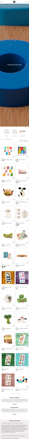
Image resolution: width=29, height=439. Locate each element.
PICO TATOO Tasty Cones (19, 348)
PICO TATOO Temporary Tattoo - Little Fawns (7, 390)
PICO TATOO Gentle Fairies (20, 369)
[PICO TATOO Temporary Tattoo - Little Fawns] (8, 380)
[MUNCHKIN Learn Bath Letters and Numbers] (22, 150)
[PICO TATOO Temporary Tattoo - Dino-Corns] (22, 277)
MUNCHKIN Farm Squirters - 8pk (6, 180)
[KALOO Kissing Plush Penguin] (8, 256)
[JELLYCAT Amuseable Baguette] (22, 256)
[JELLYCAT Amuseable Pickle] (8, 235)
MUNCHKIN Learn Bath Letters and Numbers (21, 160)
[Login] (26, 2)
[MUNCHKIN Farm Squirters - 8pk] (8, 171)
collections (4, 139)
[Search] (2, 2)
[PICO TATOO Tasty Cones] (22, 339)
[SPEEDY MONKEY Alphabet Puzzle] (22, 235)
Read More (14, 404)
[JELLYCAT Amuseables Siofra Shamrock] (22, 299)
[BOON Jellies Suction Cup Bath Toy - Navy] (22, 380)
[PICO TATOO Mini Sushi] (8, 360)
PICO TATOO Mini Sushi (5, 369)
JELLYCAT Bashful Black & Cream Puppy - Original (22, 202)
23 (17, 393)
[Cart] (27, 2)
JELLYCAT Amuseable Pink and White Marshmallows (21, 181)
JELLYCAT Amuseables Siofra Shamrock (21, 308)
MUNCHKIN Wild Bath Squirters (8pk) (7, 159)
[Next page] (18, 393)
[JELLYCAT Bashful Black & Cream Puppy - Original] (22, 192)
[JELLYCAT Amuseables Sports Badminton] (22, 319)
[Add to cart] (13, 157)
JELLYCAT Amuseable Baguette (20, 265)
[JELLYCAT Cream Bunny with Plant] (8, 299)
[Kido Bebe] (14, 1)
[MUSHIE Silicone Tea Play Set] (22, 213)
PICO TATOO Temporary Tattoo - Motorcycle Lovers (6, 287)
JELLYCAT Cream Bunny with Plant (7, 308)
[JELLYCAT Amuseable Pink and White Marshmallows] (22, 171)
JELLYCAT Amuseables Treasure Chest (7, 348)
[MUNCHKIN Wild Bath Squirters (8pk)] (8, 150)
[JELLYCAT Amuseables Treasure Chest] (8, 339)
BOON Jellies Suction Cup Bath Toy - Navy (22, 389)
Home (1, 139)
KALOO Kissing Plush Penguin (6, 265)
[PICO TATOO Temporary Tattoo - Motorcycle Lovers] (8, 277)
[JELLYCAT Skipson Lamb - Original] (8, 213)
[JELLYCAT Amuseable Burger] (8, 192)
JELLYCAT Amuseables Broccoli (6, 328)
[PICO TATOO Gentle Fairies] (22, 360)
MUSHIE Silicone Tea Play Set (20, 223)
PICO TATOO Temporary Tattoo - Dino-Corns (21, 287)
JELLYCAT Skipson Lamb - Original (7, 223)
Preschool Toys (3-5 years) (9, 139)
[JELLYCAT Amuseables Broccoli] (8, 319)
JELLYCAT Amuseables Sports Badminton (22, 328)
